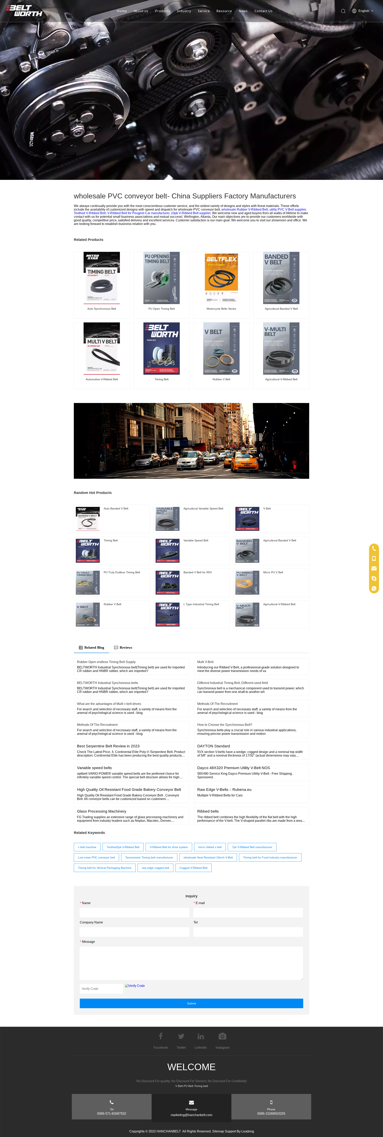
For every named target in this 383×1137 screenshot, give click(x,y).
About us (141, 11)
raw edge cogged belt (155, 867)
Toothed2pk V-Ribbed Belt (123, 847)
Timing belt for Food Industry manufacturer (270, 857)
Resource (224, 11)
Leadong (247, 1131)
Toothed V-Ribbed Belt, (90, 213)
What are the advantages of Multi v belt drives (109, 703)
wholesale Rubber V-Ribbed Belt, (245, 209)
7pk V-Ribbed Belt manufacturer (252, 847)
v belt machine (87, 847)
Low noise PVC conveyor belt (96, 857)
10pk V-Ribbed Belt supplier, (191, 213)
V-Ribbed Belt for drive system (169, 847)
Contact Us (264, 11)
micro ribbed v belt (210, 847)
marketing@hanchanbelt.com (191, 1115)
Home (122, 11)
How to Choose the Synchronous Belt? (224, 724)
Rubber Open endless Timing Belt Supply (106, 662)
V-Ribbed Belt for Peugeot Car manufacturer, (139, 213)
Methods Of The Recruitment (217, 703)
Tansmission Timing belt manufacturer (149, 857)
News (243, 11)
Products (162, 11)
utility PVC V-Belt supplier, (288, 209)
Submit (191, 1003)
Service (204, 11)
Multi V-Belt (205, 662)
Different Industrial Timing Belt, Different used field (232, 683)
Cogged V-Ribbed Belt (193, 867)
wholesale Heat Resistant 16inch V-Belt (208, 857)
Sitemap (218, 1131)
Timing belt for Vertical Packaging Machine (104, 867)
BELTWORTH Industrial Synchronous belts (107, 683)
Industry (184, 11)
